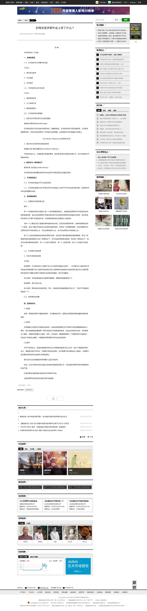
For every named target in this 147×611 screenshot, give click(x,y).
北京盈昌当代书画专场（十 (54, 501)
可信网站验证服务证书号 (111, 606)
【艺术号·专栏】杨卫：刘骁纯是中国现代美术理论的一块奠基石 (43, 427)
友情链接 (99, 592)
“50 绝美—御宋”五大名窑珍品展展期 (111, 139)
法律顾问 (124, 592)
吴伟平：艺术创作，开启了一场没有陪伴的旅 (112, 165)
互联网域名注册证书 (99, 603)
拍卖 (32, 2)
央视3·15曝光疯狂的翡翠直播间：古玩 (111, 64)
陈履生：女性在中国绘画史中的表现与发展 (113, 115)
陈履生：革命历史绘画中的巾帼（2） (111, 129)
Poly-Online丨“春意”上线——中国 (110, 83)
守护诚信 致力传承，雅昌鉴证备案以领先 (112, 143)
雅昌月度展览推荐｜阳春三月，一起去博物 (113, 118)
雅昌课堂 (44, 2)
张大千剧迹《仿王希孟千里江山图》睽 (111, 69)
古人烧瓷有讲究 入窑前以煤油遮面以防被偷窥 (112, 163)
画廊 (26, 2)
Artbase (133, 2)
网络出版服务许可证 (67, 606)
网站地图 (64, 592)
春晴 (70, 470)
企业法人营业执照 (100, 600)
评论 (26, 20)
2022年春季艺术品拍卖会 (28, 501)
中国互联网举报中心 (113, 603)
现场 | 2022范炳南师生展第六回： (110, 125)
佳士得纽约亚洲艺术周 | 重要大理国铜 (111, 78)
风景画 (22, 470)
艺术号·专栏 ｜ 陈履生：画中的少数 (111, 97)
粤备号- (57, 603)
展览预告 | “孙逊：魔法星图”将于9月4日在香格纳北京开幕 (119, 36)
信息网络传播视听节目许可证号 (78, 603)
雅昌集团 (108, 592)
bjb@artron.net (44, 588)
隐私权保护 (90, 592)
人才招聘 (39, 592)
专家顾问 (116, 592)
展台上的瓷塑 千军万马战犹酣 (107, 157)
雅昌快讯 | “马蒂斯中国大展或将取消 (111, 122)
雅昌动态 (48, 592)
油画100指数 (34, 557)
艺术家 (63, 2)
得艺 (51, 2)
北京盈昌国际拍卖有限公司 (52, 504)
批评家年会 (29, 390)
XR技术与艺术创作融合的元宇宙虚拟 (111, 88)
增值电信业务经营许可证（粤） (51, 600)
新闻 (57, 2)
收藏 (83, 437)
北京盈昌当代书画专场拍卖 (79, 501)
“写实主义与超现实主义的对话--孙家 (111, 73)
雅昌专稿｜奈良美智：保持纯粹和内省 (111, 132)
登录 (139, 2)
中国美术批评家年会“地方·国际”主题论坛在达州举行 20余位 (41, 430)
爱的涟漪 (47, 470)
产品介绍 (31, 592)
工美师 (39, 449)
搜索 (125, 20)
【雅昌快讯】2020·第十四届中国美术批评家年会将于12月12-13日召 (44, 423)
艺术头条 (102, 2)
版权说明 (73, 592)
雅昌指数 (19, 2)
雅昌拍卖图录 (116, 2)
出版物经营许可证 (90, 606)
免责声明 (81, 592)
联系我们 (56, 592)
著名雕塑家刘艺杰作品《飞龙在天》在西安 (113, 136)
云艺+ (126, 2)
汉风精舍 (47, 473)
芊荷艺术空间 (73, 473)
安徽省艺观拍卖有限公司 (27, 504)
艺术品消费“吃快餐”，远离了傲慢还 (111, 55)
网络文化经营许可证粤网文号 (34, 606)
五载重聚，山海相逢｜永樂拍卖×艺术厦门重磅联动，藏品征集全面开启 (123, 33)
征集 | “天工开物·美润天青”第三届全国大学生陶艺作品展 (119, 30)
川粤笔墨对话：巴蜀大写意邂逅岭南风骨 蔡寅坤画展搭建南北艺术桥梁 (123, 38)
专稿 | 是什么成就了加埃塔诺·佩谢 (110, 92)
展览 (37, 2)
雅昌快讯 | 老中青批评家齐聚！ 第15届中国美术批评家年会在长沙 (43, 416)
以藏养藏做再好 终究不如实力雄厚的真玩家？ (112, 160)
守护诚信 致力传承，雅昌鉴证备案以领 (112, 59)
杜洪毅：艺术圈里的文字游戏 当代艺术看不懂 (112, 168)
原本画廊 (22, 473)
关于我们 (22, 592)
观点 (99, 41)
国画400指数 (23, 557)
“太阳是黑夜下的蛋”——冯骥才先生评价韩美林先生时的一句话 (121, 41)
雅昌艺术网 (10, 2)
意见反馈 (134, 587)
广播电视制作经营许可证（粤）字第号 (80, 600)
